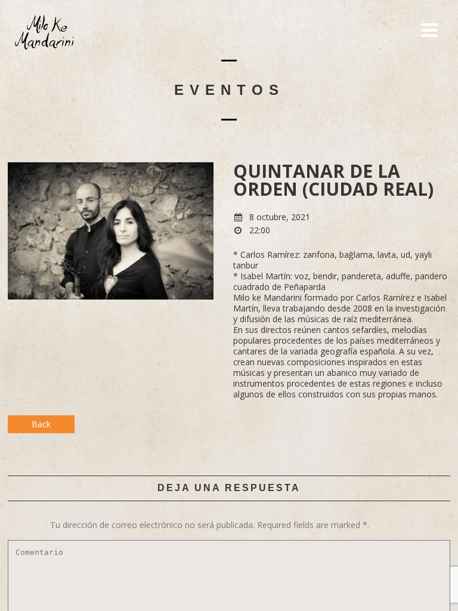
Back (41, 424)
